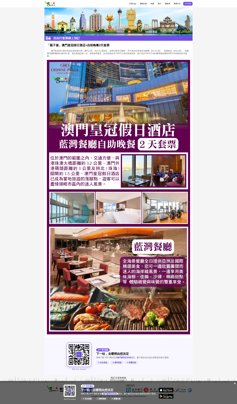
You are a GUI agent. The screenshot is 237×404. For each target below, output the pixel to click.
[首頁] (49, 3)
